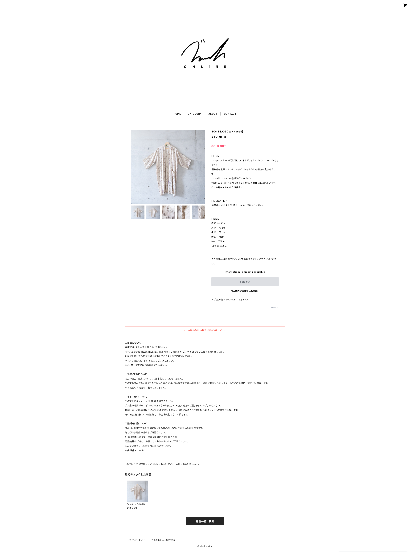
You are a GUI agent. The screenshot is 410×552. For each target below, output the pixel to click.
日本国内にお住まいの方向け (245, 291)
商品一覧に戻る (205, 521)
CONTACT (230, 113)
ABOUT (212, 113)
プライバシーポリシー (136, 540)
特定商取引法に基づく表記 (164, 540)
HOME (177, 113)
